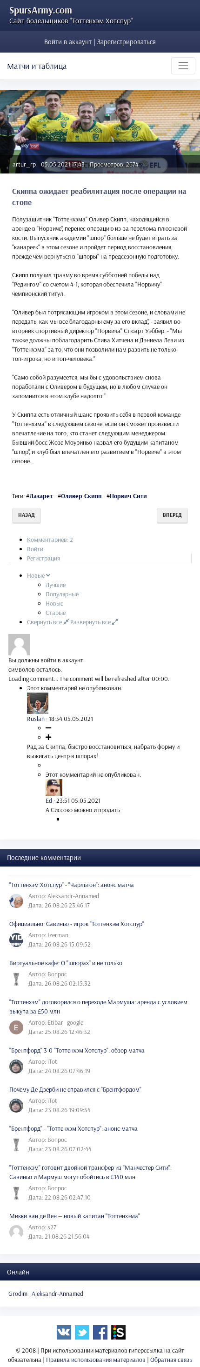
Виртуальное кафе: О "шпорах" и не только (65, 963)
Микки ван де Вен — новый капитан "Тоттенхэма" (74, 1216)
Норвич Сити (128, 496)
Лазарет (41, 496)
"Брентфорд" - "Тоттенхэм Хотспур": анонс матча (73, 1128)
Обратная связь (171, 1359)
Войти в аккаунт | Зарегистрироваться (100, 41)
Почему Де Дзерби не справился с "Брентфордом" (75, 1089)
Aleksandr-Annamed (57, 1293)
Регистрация (43, 558)
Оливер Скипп (81, 496)
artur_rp (24, 164)
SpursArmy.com (40, 10)
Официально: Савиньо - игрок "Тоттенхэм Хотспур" (76, 924)
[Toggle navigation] (183, 65)
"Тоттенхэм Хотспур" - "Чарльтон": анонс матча (71, 884)
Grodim (17, 1293)
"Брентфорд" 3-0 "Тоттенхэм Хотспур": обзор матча (77, 1050)
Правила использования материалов (96, 1359)
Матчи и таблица (37, 65)
